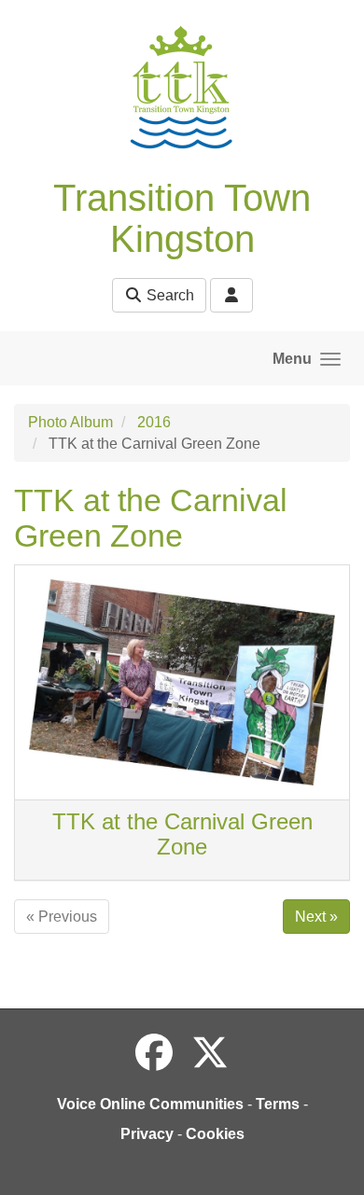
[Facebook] (154, 1053)
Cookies (215, 1134)
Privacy (147, 1134)
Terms (278, 1104)
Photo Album (70, 422)
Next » (316, 916)
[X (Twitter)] (210, 1053)
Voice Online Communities (150, 1104)
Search (168, 295)
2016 (154, 422)
